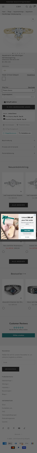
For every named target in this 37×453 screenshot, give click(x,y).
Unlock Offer (27, 230)
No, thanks (27, 237)
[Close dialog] (35, 215)
